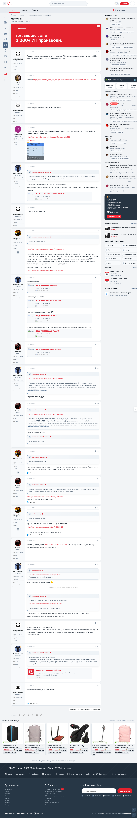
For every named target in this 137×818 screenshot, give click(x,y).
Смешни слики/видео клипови (120, 139)
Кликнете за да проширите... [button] (38, 390)
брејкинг (98, 795)
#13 (98, 478)
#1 (98, 52)
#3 (98, 103)
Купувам (119, 191)
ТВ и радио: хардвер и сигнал (120, 74)
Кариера (7, 798)
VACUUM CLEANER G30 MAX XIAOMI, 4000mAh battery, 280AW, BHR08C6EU (101, 747)
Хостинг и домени (117, 132)
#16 (98, 564)
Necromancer (18, 173)
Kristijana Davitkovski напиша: (41, 172)
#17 (98, 623)
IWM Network (128, 813)
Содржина (8, 789)
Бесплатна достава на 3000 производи (121, 721)
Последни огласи (112, 162)
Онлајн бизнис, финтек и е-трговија (122, 32)
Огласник (24, 10)
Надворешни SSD (114, 254)
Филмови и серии (116, 154)
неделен (118, 795)
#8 (98, 277)
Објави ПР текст (50, 793)
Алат (109, 263)
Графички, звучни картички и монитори (124, 55)
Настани (7, 802)
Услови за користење (52, 802)
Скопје (13, 188)
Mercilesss (18, 134)
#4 (98, 127)
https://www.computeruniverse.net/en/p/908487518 (45, 249)
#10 (98, 368)
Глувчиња (111, 250)
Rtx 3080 (117, 104)
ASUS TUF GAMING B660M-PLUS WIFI (51, 194)
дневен (107, 795)
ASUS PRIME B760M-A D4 (46, 316)
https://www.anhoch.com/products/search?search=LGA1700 (48, 137)
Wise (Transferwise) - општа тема (121, 28)
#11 (98, 403)
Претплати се (112, 216)
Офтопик (108, 136)
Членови (35, 10)
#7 (98, 231)
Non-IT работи (120, 173)
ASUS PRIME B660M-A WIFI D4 (48, 301)
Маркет (7, 793)
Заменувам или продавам (122, 176)
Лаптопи (110, 245)
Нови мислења (120, 10)
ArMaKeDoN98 (16, 21)
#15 (98, 540)
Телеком (114, 39)
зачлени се (125, 791)
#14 (98, 508)
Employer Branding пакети (53, 791)
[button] (18, 10)
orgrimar (13, 97)
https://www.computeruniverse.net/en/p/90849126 (45, 527)
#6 (98, 207)
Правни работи (50, 805)
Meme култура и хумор (118, 143)
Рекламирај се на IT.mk (54, 789)
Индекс (7, 800)
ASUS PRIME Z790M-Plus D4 (47, 331)
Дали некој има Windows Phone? (121, 94)
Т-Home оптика (115, 35)
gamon (18, 83)
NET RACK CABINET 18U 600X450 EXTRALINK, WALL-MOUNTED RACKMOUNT (11, 747)
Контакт (47, 800)
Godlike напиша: (36, 514)
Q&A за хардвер (116, 24)
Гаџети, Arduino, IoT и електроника (122, 47)
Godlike (18, 351)
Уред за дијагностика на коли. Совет (122, 43)
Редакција (48, 798)
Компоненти (112, 258)
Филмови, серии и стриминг (120, 158)
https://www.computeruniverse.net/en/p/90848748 (45, 270)
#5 (98, 166)
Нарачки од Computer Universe (48, 670)
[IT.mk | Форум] (9, 4)
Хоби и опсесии (116, 151)
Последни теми (111, 92)
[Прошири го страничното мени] (4, 3)
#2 (98, 75)
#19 (98, 685)
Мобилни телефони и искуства (121, 100)
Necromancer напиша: (38, 457)
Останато (117, 182)
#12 (98, 451)
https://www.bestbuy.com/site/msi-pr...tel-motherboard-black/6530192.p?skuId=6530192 (64, 80)
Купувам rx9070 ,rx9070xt (119, 185)
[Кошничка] (132, 3)
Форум (12, 10)
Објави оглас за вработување (54, 796)
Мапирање (8, 805)
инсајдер (87, 795)
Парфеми (113, 146)
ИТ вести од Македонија (118, 64)
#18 (98, 646)
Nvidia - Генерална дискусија (120, 51)
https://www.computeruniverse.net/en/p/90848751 (45, 497)
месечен (128, 795)
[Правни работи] (5, 79)
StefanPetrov (17, 238)
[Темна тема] (117, 3)
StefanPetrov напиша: (38, 374)
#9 (98, 344)
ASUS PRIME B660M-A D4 (46, 285)
